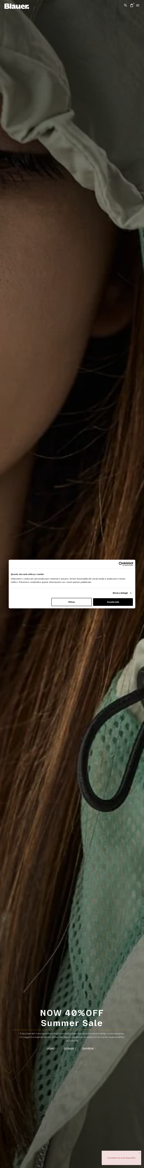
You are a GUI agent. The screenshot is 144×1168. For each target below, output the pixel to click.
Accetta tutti (113, 602)
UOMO (51, 1048)
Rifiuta (71, 602)
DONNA (69, 1048)
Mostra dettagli (120, 593)
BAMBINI (88, 1048)
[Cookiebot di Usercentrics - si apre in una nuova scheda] (121, 564)
